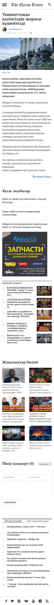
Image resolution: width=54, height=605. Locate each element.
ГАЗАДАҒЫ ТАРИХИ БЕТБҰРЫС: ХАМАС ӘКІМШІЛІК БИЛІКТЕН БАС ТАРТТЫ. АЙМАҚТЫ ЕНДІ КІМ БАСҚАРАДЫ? (40, 419)
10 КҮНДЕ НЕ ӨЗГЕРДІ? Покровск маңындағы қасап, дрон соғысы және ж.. (20, 303)
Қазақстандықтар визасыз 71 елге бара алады (26, 578)
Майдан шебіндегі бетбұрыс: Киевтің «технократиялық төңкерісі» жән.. (17, 327)
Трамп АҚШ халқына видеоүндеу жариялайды (21, 213)
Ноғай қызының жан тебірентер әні (25, 565)
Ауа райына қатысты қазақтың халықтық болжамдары (27, 533)
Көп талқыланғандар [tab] (38, 521)
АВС (36, 92)
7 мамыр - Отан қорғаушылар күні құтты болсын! (28, 585)
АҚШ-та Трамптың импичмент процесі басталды (24, 200)
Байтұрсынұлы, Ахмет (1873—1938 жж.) (26, 526)
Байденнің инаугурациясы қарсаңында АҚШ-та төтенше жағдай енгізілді (24, 225)
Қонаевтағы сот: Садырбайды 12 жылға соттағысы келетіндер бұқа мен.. (19, 339)
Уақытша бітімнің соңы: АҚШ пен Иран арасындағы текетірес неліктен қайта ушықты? (40, 388)
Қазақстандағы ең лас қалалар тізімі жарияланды (25, 546)
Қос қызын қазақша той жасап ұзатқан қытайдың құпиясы (26, 559)
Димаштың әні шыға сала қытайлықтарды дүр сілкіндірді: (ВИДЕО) (28, 571)
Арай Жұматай (15, 29)
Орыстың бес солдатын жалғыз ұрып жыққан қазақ (25, 552)
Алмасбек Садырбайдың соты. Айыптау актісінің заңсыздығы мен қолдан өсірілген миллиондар (13, 418)
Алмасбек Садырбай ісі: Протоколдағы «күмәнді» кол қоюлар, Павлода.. (20, 313)
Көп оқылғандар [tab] (13, 521)
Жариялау (10, 502)
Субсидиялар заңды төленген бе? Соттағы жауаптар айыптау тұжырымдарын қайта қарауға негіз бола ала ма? (12, 391)
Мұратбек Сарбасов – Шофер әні (23, 539)
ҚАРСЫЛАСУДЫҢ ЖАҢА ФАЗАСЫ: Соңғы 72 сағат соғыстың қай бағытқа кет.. (20, 291)
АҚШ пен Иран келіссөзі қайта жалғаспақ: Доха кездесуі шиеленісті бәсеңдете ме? (12, 447)
